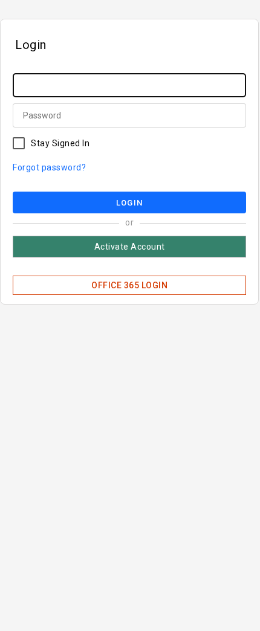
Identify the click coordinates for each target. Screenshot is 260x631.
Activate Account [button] (129, 246)
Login (129, 202)
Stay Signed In (60, 143)
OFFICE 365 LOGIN (129, 285)
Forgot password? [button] (49, 167)
